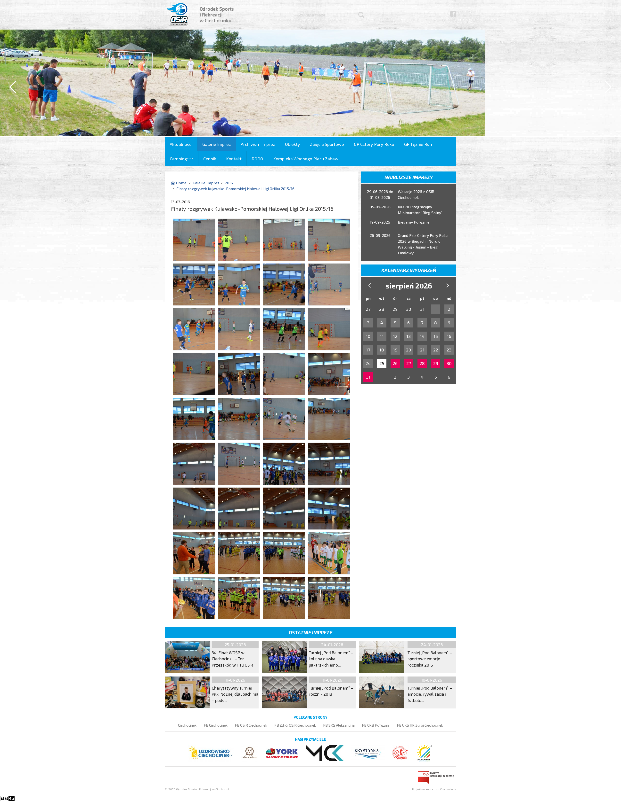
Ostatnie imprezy (310, 632)
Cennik (209, 158)
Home (181, 182)
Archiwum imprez (258, 144)
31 (368, 377)
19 (395, 349)
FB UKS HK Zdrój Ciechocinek (420, 725)
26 (395, 363)
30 (449, 363)
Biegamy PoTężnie (414, 222)
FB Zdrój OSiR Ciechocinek (295, 725)
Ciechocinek (187, 725)
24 (368, 363)
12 (395, 336)
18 (381, 349)
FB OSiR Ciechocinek (251, 725)
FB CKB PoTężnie (376, 725)
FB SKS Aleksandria (339, 725)
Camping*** (181, 158)
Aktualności (181, 144)
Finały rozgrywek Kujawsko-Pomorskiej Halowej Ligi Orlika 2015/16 (235, 188)
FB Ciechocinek (216, 725)
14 (422, 336)
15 (435, 336)
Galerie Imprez (216, 144)
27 (408, 363)
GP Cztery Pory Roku (374, 144)
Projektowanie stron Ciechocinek (434, 789)
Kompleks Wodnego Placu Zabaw (305, 158)
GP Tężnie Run (418, 144)
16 (449, 336)
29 (435, 363)
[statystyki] (7, 797)
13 (408, 336)
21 (422, 349)
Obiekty (292, 144)
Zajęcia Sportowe (327, 144)
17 (368, 349)
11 (382, 336)
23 (449, 349)
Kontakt (234, 158)
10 (368, 336)
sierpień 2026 (408, 285)
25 (381, 363)
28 (422, 363)
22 (435, 349)
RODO (257, 158)
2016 (229, 182)
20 (408, 349)
